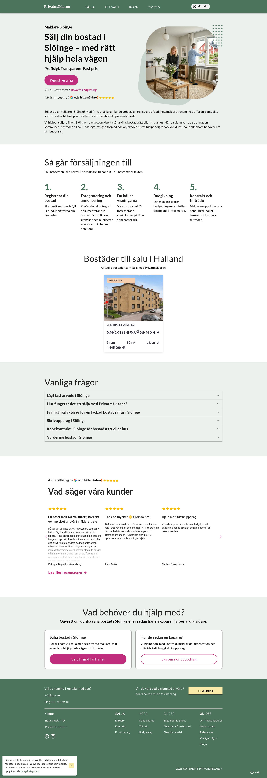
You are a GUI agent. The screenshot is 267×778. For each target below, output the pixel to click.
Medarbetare (207, 726)
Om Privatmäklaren (211, 720)
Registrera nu (61, 80)
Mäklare (120, 720)
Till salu (143, 726)
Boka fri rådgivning (84, 90)
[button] (133, 395)
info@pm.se (52, 695)
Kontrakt (120, 726)
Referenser (206, 732)
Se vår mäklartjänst (88, 659)
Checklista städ (173, 732)
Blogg (203, 744)
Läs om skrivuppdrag (178, 659)
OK (71, 766)
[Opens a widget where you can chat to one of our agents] (255, 772)
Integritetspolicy (29, 771)
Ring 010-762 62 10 (56, 702)
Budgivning (146, 732)
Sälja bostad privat (175, 720)
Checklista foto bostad (177, 726)
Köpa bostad (146, 720)
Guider (169, 714)
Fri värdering (122, 732)
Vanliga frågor (208, 738)
